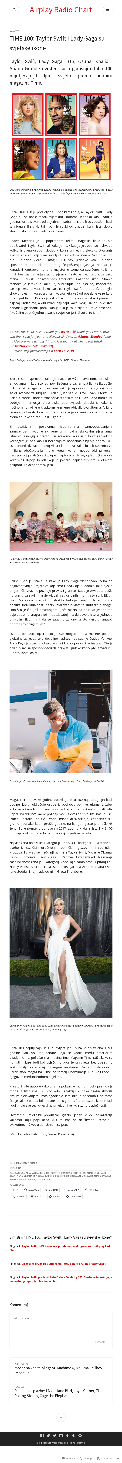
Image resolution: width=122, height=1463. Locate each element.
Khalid (102, 1173)
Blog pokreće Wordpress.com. (53, 1442)
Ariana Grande (34, 1173)
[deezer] (67, 1435)
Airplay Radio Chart (61, 9)
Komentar (100, 1341)
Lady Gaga (17, 1176)
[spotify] (80, 1435)
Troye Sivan (44, 1179)
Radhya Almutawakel (69, 1176)
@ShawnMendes (90, 336)
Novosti (14, 31)
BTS (47, 1173)
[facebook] (42, 1435)
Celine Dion (79, 1173)
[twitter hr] (54, 1435)
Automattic (79, 1442)
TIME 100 (30, 1179)
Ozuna (50, 1176)
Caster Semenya (61, 1173)
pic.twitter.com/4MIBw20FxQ (31, 346)
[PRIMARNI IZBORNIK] (107, 9)
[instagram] (61, 1435)
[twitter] (48, 1435)
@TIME (66, 332)
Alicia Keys (17, 1173)
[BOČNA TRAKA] (61, 1417)
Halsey (92, 1173)
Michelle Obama (34, 1176)
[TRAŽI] (14, 9)
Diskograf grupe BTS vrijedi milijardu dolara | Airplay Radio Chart (64, 1263)
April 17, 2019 (64, 351)
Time (21, 1179)
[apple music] (73, 1435)
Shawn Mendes (92, 1176)
